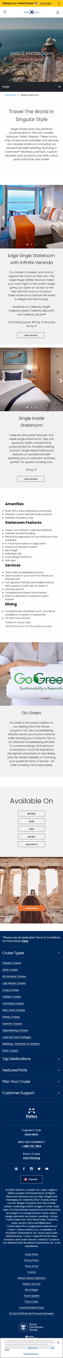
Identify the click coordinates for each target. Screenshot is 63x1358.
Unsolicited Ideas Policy (31, 1307)
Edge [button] (31, 821)
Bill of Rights (31, 1290)
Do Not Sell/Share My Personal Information (31, 1313)
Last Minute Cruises (14, 983)
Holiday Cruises (11, 996)
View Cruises (31, 335)
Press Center (31, 1301)
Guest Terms (31, 1254)
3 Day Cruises (10, 989)
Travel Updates (31, 1295)
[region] (31, 1348)
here (25, 941)
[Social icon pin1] (16, 1168)
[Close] (58, 1342)
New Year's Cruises (13, 1010)
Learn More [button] (31, 908)
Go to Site (45, 3)
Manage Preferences (30, 1354)
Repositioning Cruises (15, 1030)
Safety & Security (31, 1284)
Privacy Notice (32, 1348)
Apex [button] (31, 829)
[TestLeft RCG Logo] (31, 1327)
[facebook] (23, 1168)
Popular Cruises (11, 962)
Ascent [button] (32, 836)
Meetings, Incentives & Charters (21, 1043)
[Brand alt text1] (31, 1337)
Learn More (31, 1134)
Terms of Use (31, 1266)
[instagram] (31, 1168)
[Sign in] (57, 12)
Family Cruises (11, 1016)
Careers (31, 1272)
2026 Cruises (10, 969)
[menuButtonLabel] (5, 12)
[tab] (31, 87)
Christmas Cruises (13, 1003)
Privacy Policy (31, 1260)
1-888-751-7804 (31, 1146)
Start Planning (31, 1158)
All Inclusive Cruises (14, 976)
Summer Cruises (12, 1023)
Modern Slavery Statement (31, 1278)
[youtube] (46, 1168)
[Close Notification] (59, 3)
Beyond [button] (31, 813)
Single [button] (5, 86)
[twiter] (39, 1168)
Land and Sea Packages (16, 1037)
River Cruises (10, 1050)
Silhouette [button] (32, 844)
